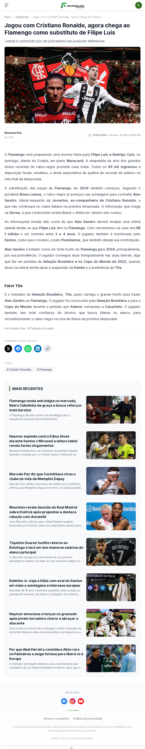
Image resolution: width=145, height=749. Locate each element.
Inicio (8, 16)
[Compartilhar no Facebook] (18, 348)
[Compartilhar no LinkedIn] (38, 348)
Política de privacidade (87, 718)
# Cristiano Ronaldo (19, 369)
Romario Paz (13, 132)
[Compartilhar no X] (8, 348)
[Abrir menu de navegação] (6, 5)
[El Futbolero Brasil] (72, 5)
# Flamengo (44, 369)
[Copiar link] (47, 348)
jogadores (22, 16)
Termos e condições (56, 718)
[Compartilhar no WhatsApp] (28, 348)
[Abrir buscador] (138, 5)
